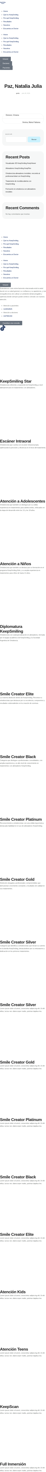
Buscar (9, 134)
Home (5, 11)
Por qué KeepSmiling (11, 18)
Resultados (7, 21)
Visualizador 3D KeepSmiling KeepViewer (21, 163)
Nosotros (6, 25)
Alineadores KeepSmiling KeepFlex (18, 168)
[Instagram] (9, 328)
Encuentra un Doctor (10, 28)
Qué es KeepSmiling (10, 15)
